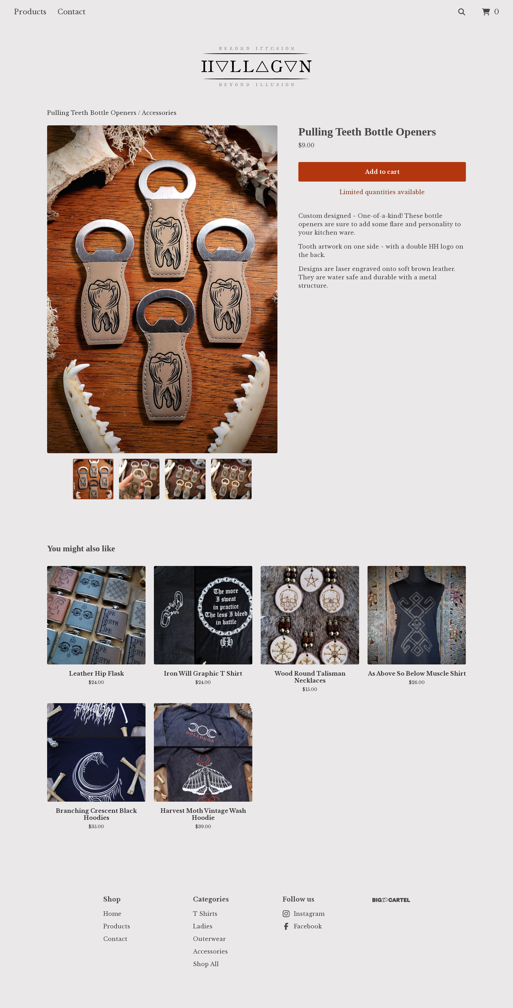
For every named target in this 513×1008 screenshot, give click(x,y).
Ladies (203, 926)
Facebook (308, 926)
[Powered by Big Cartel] (391, 900)
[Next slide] (267, 289)
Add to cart (382, 171)
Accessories (159, 112)
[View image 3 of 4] (185, 479)
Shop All (206, 964)
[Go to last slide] (56, 289)
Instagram (309, 913)
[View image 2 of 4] (139, 479)
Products (30, 12)
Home (112, 913)
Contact (72, 12)
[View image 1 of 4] (93, 479)
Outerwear (209, 938)
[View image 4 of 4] (231, 479)
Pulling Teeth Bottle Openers (91, 112)
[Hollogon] (256, 66)
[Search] (461, 12)
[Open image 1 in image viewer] (162, 289)
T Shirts (205, 913)
